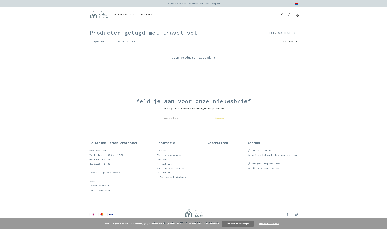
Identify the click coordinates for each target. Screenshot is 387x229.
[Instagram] (296, 214)
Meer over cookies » (269, 223)
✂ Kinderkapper (124, 14)
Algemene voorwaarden (169, 155)
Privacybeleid (164, 163)
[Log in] (282, 14)
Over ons (161, 150)
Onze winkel (163, 172)
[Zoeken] (289, 14)
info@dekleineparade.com (265, 163)
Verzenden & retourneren (171, 168)
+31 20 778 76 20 (261, 150)
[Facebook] (287, 214)
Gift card (146, 14)
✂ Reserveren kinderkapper (172, 177)
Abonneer (219, 118)
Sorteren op (125, 41)
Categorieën (96, 41)
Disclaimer (163, 159)
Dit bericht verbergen (238, 223)
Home (272, 33)
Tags (279, 33)
